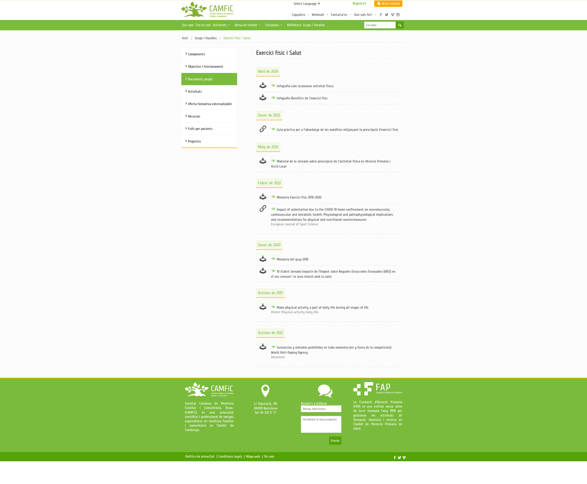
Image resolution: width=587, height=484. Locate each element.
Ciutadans (272, 25)
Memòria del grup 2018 (292, 259)
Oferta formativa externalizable (210, 104)
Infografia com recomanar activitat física (305, 86)
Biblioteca (294, 25)
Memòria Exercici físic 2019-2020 (299, 197)
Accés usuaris (391, 3)
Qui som (188, 25)
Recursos (194, 116)
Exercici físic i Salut (237, 38)
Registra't (359, 3)
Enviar (335, 440)
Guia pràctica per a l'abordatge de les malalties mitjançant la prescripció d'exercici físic (337, 129)
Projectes (194, 141)
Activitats (220, 25)
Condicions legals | (231, 456)
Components (196, 54)
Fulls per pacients (200, 128)
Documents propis (200, 79)
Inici (185, 38)
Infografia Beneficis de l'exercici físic (302, 98)
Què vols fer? (363, 14)
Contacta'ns (339, 14)
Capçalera (298, 14)
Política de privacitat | (201, 456)
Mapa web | (254, 456)
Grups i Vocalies (314, 25)
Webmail (318, 14)
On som (270, 456)
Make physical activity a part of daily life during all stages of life (322, 307)
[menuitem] (185, 38)
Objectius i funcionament (205, 66)
